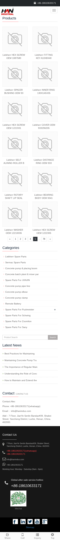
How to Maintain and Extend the (20, 380)
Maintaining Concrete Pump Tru (20, 360)
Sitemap (30, 527)
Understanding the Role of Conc (20, 373)
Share (7, 538)
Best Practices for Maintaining (19, 353)
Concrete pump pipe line (17, 286)
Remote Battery (13, 303)
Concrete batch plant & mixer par (22, 274)
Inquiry (37, 538)
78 (44, 239)
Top (52, 538)
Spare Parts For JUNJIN (17, 280)
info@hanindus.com (20, 411)
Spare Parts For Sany (16, 327)
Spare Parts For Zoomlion (18, 321)
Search (53, 337)
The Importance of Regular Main (20, 367)
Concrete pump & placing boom (21, 268)
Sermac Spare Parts (15, 262)
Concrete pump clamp (16, 297)
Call (22, 538)
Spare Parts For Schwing (18, 315)
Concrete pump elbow (16, 292)
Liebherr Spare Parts (15, 256)
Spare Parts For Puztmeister (19, 309)
